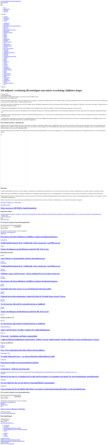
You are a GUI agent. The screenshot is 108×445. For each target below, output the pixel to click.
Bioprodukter (7, 39)
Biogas (5, 33)
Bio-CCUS (6, 28)
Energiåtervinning (8, 45)
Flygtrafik (6, 51)
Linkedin (6, 433)
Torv (5, 84)
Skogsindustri (7, 80)
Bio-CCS (6, 11)
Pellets (5, 71)
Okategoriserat (7, 68)
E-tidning (6, 16)
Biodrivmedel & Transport (10, 29)
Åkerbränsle (6, 23)
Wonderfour (11, 443)
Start (5, 7)
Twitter (5, 434)
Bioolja (5, 37)
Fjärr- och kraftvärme (8, 48)
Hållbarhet (6, 53)
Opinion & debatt (8, 69)
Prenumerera (6, 18)
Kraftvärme (6, 61)
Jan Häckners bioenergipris (10, 56)
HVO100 (6, 55)
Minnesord (6, 67)
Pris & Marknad (7, 73)
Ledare (5, 63)
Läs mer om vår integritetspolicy (8, 232)
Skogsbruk (6, 79)
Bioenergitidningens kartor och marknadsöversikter (15, 429)
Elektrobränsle (7, 44)
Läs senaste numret (5, 413)
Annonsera (6, 19)
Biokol (5, 35)
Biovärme (6, 10)
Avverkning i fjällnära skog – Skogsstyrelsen (11, 202)
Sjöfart (5, 76)
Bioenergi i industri (8, 32)
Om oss (5, 20)
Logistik (5, 64)
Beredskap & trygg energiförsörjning (12, 25)
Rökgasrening (7, 75)
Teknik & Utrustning (8, 83)
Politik (5, 72)
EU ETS (6, 47)
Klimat (5, 60)
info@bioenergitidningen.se (7, 423)
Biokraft (5, 36)
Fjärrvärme (6, 49)
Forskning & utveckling (9, 52)
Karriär (5, 59)
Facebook (6, 436)
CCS (5, 43)
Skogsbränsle (7, 9)
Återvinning (6, 24)
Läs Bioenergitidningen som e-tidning (12, 428)
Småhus (5, 81)
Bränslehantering (7, 41)
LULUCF (6, 65)
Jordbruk (6, 57)
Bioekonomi (6, 31)
